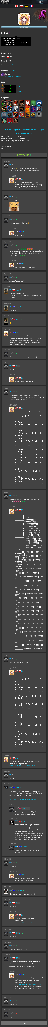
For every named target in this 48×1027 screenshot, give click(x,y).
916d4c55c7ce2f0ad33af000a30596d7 (22, 766)
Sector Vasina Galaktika (15, 65)
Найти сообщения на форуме (33, 129)
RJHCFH (19, 890)
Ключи (13, 71)
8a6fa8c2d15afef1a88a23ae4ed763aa (28, 923)
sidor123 (24, 847)
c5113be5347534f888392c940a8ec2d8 (28, 984)
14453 (7, 59)
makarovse (26, 808)
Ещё (24, 1023)
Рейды (19, 89)
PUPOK (18, 787)
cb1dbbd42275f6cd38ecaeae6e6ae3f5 (22, 799)
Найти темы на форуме (12, 129)
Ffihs (18, 366)
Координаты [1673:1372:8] (13, 76)
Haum (18, 319)
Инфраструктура (22, 86)
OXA (22, 179)
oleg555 (18, 290)
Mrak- (23, 821)
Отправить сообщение (24, 133)
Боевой (19, 91)
